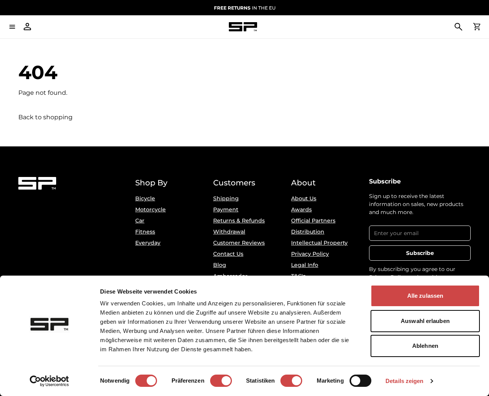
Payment (225, 209)
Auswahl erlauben (425, 321)
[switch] (221, 381)
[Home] (243, 27)
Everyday (147, 242)
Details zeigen (404, 381)
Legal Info (304, 264)
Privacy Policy (310, 253)
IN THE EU (244, 8)
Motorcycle (150, 209)
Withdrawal (229, 231)
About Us (303, 198)
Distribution (307, 231)
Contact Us (228, 253)
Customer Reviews (239, 242)
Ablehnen (425, 345)
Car (139, 220)
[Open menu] (12, 26)
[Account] (27, 26)
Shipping (226, 198)
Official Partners (313, 220)
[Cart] (476, 26)
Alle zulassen (425, 295)
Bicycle (145, 198)
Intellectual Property (319, 242)
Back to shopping (45, 117)
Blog (219, 264)
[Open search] (458, 26)
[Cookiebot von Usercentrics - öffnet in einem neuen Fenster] (49, 381)
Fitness (145, 231)
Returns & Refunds (239, 220)
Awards (301, 209)
